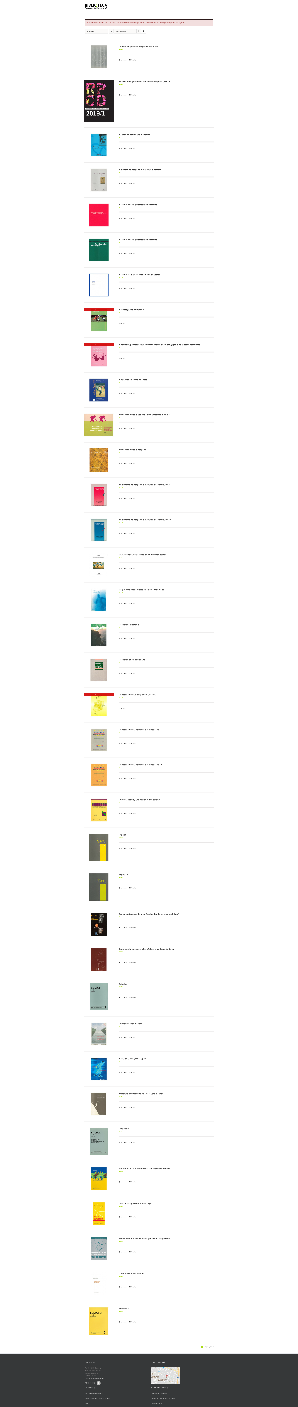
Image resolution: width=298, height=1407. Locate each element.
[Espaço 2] (99, 887)
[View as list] (143, 31)
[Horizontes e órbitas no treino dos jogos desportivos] (99, 1178)
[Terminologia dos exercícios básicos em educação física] (99, 959)
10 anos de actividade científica (134, 135)
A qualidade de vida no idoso (133, 380)
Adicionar (124, 60)
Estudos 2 (124, 1129)
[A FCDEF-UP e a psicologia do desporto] (99, 215)
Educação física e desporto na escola (137, 695)
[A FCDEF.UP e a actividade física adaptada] (99, 285)
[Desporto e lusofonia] (99, 635)
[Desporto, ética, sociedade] (99, 670)
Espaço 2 (123, 874)
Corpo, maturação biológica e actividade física (141, 590)
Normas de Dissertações (159, 1394)
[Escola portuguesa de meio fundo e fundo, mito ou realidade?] (99, 924)
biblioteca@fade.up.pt (96, 1378)
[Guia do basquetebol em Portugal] (99, 1213)
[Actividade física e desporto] (99, 460)
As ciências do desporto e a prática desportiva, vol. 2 (145, 520)
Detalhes (133, 60)
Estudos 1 (123, 984)
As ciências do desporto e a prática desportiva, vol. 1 (144, 485)
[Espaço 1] (99, 847)
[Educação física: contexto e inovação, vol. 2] (99, 775)
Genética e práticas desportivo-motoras (138, 46)
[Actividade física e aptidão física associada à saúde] (99, 425)
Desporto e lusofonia (129, 625)
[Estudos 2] (99, 1141)
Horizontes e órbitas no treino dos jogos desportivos (144, 1168)
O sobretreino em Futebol (131, 1273)
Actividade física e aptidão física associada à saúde (144, 415)
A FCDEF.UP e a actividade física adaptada (139, 275)
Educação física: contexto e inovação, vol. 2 (140, 765)
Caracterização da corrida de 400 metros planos (142, 555)
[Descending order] (111, 31)
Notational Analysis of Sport (132, 1059)
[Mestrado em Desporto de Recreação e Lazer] (99, 1104)
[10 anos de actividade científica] (99, 145)
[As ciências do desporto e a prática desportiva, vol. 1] (99, 495)
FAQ (87, 1404)
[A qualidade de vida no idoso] (99, 390)
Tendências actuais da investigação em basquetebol (144, 1238)
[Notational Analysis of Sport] (99, 1069)
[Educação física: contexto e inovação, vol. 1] (99, 740)
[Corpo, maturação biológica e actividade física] (99, 600)
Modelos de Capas (158, 1404)
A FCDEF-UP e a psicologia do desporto (138, 205)
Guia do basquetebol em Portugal (135, 1203)
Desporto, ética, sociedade (132, 660)
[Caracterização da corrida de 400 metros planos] (99, 565)
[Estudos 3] (99, 1321)
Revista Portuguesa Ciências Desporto (98, 1399)
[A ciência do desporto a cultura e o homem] (99, 180)
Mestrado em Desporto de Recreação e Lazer (141, 1094)
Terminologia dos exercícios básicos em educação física (146, 949)
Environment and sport (130, 1024)
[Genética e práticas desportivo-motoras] (99, 56)
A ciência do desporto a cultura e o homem (140, 170)
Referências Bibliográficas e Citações (163, 1399)
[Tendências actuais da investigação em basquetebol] (99, 1248)
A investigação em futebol (131, 310)
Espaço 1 (123, 835)
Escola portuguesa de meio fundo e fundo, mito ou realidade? (149, 914)
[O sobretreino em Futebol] (99, 1283)
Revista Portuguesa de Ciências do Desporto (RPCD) (144, 81)
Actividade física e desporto (132, 450)
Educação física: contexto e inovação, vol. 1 (140, 730)
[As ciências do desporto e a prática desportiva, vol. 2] (99, 530)
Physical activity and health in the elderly (139, 800)
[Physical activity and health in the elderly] (99, 810)
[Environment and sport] (99, 1034)
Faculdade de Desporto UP (94, 1394)
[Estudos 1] (99, 997)
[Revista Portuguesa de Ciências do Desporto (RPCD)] (99, 101)
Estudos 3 (124, 1308)
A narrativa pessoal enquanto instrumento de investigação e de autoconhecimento (159, 345)
